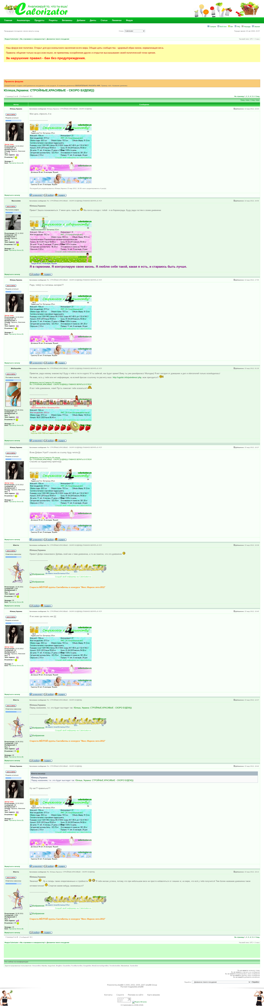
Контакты (108, 995)
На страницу (239, 96)
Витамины (67, 20)
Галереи (212, 26)
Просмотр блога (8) (16, 602)
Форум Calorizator (11, 39)
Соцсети (120, 995)
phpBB (120, 985)
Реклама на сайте (135, 995)
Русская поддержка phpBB (132, 987)
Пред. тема (244, 100)
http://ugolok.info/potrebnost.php (127, 377)
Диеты (93, 20)
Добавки (81, 20)
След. (257, 96)
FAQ (238, 26)
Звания (257, 26)
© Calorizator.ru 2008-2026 (132, 1005)
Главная (8, 20)
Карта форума (153, 995)
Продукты (39, 20)
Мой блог (223, 26)
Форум (129, 20)
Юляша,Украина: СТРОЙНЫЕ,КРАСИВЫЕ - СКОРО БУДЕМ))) (49, 90)
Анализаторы (23, 20)
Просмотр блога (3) (16, 250)
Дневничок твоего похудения (58, 39)
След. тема (255, 100)
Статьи (104, 20)
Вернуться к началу (12, 195)
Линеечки (116, 20)
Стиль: (121, 31)
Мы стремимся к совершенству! (32, 39)
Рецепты (53, 20)
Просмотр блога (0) (16, 163)
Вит (231, 26)
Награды (247, 26)
